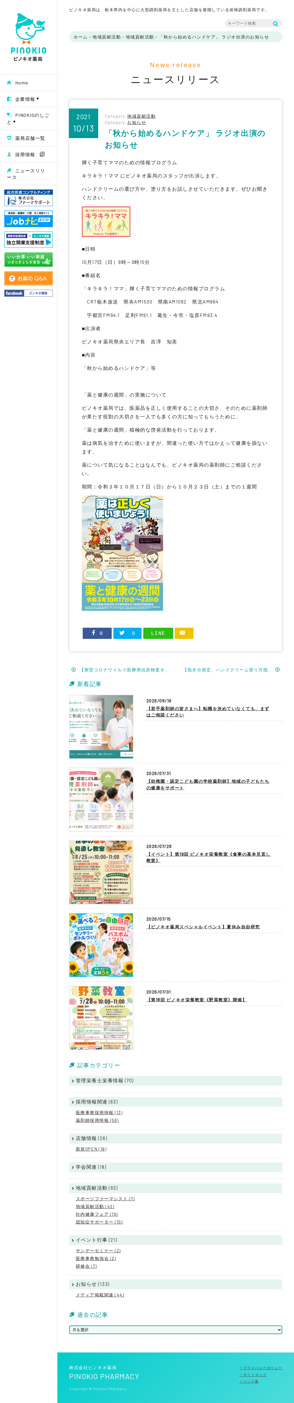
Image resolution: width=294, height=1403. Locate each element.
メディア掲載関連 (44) (100, 1294)
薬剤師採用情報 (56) (97, 1120)
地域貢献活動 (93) (97, 1188)
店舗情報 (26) (91, 1138)
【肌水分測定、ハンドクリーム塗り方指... (228, 669)
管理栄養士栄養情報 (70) (105, 1080)
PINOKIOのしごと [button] (28, 118)
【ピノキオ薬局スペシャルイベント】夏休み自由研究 (203, 926)
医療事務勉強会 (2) (96, 1258)
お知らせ (136, 122)
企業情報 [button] (25, 99)
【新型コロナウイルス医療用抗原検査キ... (123, 669)
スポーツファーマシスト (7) (105, 1198)
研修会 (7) (86, 1266)
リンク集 (251, 1381)
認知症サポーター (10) (99, 1221)
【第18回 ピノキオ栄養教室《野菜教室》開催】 (196, 999)
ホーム (81, 36)
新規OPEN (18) (91, 1148)
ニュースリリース (26, 174)
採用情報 (25, 154)
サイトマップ (255, 1375)
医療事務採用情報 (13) (99, 1112)
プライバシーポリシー (262, 1368)
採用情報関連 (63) (97, 1101)
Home (21, 82)
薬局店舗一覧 (30, 138)
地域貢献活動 (106, 36)
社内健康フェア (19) (97, 1214)
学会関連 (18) (91, 1167)
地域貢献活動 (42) (95, 1206)
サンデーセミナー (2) (98, 1250)
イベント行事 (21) (96, 1239)
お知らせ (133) (93, 1284)
